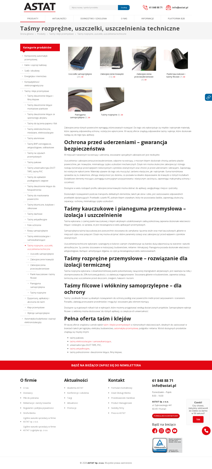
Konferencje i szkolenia (78, 393)
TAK (198, 419)
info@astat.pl (164, 385)
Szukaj (124, 7)
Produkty (32, 18)
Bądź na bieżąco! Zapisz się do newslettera (106, 365)
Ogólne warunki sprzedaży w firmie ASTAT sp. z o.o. (39, 420)
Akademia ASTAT (75, 387)
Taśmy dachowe (34, 214)
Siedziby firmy (117, 408)
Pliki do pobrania (31, 398)
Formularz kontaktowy (121, 387)
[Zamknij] (210, 399)
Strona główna (26, 33)
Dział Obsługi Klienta (121, 393)
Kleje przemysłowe (36, 307)
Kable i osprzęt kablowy (36, 65)
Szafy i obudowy (32, 70)
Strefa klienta (29, 413)
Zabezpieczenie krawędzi (42, 259)
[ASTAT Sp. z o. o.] (40, 7)
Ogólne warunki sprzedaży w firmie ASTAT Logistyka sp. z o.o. (39, 428)
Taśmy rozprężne (38, 292)
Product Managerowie (121, 403)
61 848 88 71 (162, 380)
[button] (206, 430)
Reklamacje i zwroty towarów (37, 403)
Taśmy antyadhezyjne (37, 219)
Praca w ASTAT (118, 413)
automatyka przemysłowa (126, 328)
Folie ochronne (34, 225)
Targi (69, 398)
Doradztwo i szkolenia (93, 18)
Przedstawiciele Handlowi (123, 398)
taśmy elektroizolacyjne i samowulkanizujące (90, 341)
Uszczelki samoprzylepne (42, 253)
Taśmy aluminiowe (35, 138)
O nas (124, 18)
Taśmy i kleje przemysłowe (61, 33)
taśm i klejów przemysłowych (116, 324)
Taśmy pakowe (34, 162)
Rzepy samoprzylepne (37, 230)
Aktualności (59, 18)
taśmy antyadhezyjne (79, 348)
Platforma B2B (176, 18)
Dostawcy (28, 393)
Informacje (147, 18)
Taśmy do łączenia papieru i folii (42, 123)
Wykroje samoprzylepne (38, 313)
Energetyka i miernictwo (35, 76)
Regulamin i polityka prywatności (38, 408)
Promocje (71, 408)
